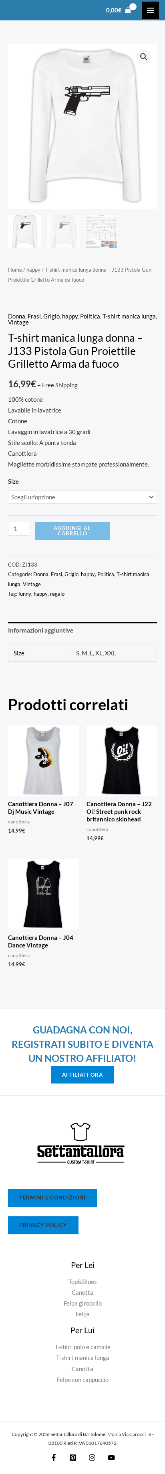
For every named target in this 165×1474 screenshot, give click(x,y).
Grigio (51, 316)
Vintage (18, 322)
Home (15, 269)
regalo (57, 594)
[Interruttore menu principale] (150, 10)
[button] (144, 57)
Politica (90, 316)
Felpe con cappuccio (83, 1379)
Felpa (83, 1314)
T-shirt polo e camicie (83, 1347)
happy (33, 269)
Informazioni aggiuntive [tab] (40, 630)
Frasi (34, 316)
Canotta (82, 1292)
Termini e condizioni (52, 1197)
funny (24, 594)
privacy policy (43, 1225)
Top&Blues (82, 1281)
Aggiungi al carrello (72, 531)
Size (13, 481)
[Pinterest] (72, 1457)
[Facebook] (53, 1457)
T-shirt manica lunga (129, 316)
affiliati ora (82, 1074)
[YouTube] (111, 1457)
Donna (16, 316)
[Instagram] (92, 1457)
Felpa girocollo (83, 1303)
